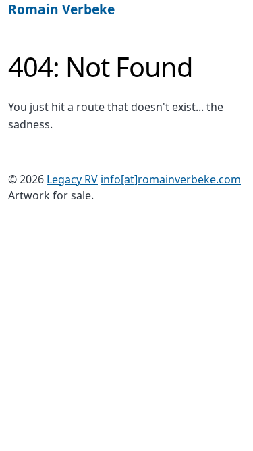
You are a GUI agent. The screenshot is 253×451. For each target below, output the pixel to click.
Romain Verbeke (61, 9)
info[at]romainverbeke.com (171, 179)
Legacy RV (72, 179)
